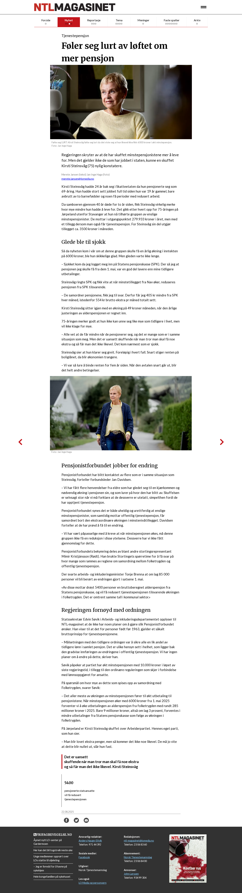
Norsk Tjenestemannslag (138, 857)
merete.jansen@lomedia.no (77, 178)
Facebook (84, 857)
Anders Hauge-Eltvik (90, 840)
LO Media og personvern (92, 882)
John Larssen (131, 873)
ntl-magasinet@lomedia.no (139, 840)
